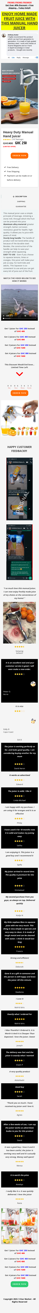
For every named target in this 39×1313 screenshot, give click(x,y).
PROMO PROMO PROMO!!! (19, 2)
